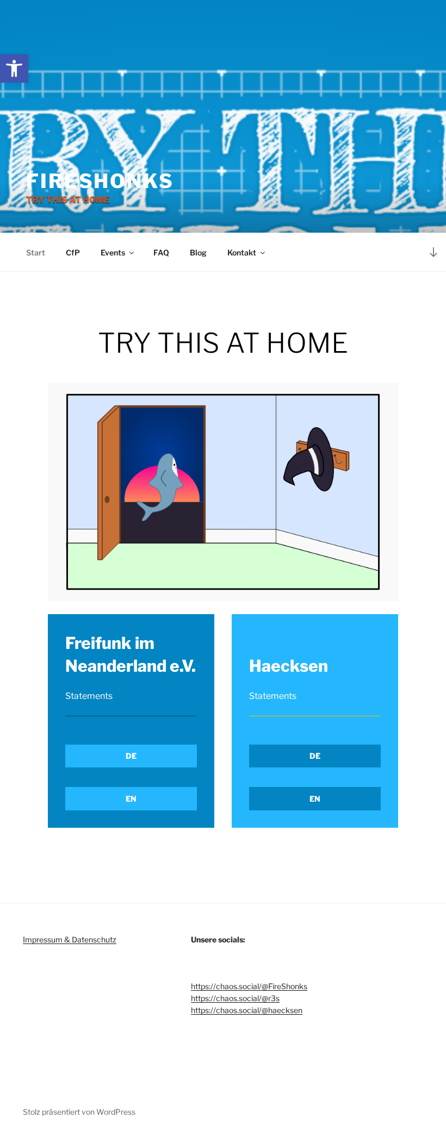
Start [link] (35, 252)
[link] (14, 68)
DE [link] (131, 755)
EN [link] (131, 798)
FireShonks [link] (100, 181)
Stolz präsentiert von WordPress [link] (79, 1111)
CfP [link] (73, 252)
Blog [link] (198, 252)
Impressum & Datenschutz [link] (69, 939)
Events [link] (113, 252)
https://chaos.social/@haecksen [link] (246, 1010)
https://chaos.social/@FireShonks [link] (249, 986)
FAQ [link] (161, 252)
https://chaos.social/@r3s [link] (235, 998)
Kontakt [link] (241, 252)
